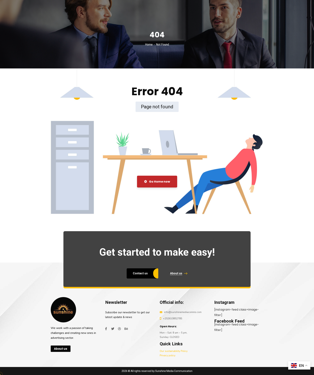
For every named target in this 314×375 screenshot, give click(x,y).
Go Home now (159, 181)
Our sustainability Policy (174, 351)
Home (149, 44)
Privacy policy (167, 355)
